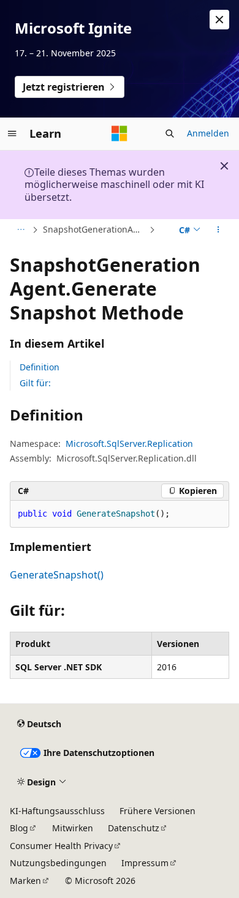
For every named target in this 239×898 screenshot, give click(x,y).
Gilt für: (35, 383)
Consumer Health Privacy (61, 845)
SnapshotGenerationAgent (94, 229)
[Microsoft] (119, 133)
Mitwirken (72, 828)
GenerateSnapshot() (57, 575)
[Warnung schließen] (219, 19)
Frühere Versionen (157, 811)
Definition (39, 367)
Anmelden (208, 133)
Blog (19, 828)
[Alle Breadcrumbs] (20, 230)
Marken (25, 880)
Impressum (145, 863)
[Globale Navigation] (12, 133)
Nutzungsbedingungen (58, 863)
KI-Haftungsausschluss (57, 811)
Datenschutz (133, 828)
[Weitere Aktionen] (218, 230)
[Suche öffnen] (169, 133)
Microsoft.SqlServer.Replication (129, 443)
